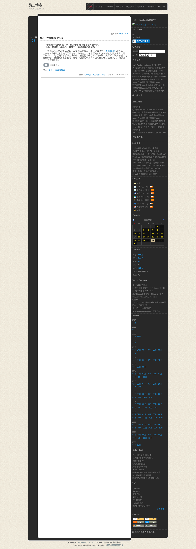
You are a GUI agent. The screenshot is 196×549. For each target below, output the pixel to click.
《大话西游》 (109, 51)
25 (139, 240)
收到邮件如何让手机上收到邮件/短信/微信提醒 (148, 121)
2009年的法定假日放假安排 (143, 160)
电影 (50, 70)
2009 (134, 422)
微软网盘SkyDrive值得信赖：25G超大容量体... (149, 154)
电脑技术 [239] (143, 200)
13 (148, 233)
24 (135, 240)
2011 (134, 401)
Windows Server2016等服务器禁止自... (148, 79)
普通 (121, 34)
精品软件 (151, 6)
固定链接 (96, 74)
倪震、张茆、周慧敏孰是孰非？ (145, 171)
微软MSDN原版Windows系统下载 (146, 472)
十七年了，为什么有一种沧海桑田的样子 (149, 302)
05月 (144, 350)
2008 (134, 432)
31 (135, 244)
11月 (134, 336)
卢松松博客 (137, 500)
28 (153, 240)
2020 (134, 341)
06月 (144, 360)
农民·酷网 (136, 491)
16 (162, 233)
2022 (134, 327)
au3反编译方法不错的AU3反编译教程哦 (148, 165)
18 (139, 237)
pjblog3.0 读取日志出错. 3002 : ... (146, 174)
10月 (160, 360)
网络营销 (161, 6)
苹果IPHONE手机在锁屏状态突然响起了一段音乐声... (149, 91)
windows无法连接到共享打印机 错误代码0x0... (149, 76)
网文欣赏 (119, 6)
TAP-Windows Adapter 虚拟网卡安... (147, 65)
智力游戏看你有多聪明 (141, 475)
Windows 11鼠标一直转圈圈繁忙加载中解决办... (148, 74)
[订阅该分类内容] (151, 187)
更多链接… (161, 509)
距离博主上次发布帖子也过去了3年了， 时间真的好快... (148, 294)
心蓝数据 (136, 488)
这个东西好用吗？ (139, 285)
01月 (134, 374)
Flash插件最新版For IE (142, 455)
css (127, 542)
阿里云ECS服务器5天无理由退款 (146, 478)
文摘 (55, 70)
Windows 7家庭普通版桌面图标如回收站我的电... (149, 157)
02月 (139, 374)
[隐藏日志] (136, 107)
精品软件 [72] (142, 203)
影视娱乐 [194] (143, 190)
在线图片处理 (138, 461)
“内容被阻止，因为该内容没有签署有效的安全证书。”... (148, 115)
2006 (134, 442)
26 (144, 240)
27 (148, 240)
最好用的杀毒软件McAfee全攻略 (145, 151)
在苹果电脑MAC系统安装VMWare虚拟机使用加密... (149, 88)
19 (144, 237)
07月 (150, 350)
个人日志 (98, 6)
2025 (134, 320)
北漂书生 (136, 494)
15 (157, 233)
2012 (134, 391)
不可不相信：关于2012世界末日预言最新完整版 (148, 127)
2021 (134, 334)
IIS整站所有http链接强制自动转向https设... (148, 71)
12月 (134, 323)
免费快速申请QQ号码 (141, 506)
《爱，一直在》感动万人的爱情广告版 (148, 163)
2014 (134, 371)
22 (157, 237)
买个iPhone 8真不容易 (141, 308)
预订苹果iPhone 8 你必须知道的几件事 (148, 85)
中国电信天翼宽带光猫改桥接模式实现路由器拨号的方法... (149, 112)
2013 (134, 381)
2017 (134, 347)
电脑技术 (140, 6)
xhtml (122, 542)
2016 (134, 357)
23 (162, 237)
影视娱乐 (109, 6)
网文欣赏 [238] (143, 193)
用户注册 (136, 37)
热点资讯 (130, 6)
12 (144, 233)
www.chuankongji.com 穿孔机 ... (146, 311)
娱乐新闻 (61, 70)
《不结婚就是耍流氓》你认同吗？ (146, 168)
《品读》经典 (138, 503)
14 (153, 233)
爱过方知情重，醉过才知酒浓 (144, 297)
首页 (90, 6)
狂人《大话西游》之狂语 (52, 38)
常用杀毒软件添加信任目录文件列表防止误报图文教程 (149, 124)
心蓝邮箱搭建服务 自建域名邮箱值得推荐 (148, 68)
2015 (134, 364)
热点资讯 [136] (143, 197)
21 (153, 237)
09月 (134, 343)
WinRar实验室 (138, 470)
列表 (126, 34)
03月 (134, 350)
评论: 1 (104, 74)
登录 (134, 34)
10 (135, 233)
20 (148, 237)
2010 (134, 412)
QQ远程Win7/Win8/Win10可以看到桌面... (147, 109)
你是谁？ (136, 299)
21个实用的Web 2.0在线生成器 (145, 148)
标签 (138, 210)
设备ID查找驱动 (138, 464)
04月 (139, 350)
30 (148, 226)
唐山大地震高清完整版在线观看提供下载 (149, 132)
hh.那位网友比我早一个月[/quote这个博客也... (148, 288)
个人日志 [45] (142, 187)
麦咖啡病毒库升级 (139, 467)
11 (139, 233)
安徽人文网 (137, 497)
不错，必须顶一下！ (140, 305)
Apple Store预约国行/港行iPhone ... (147, 82)
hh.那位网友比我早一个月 (143, 291)
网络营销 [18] (142, 207)
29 (157, 240)
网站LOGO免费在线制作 (142, 458)
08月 (134, 329)
